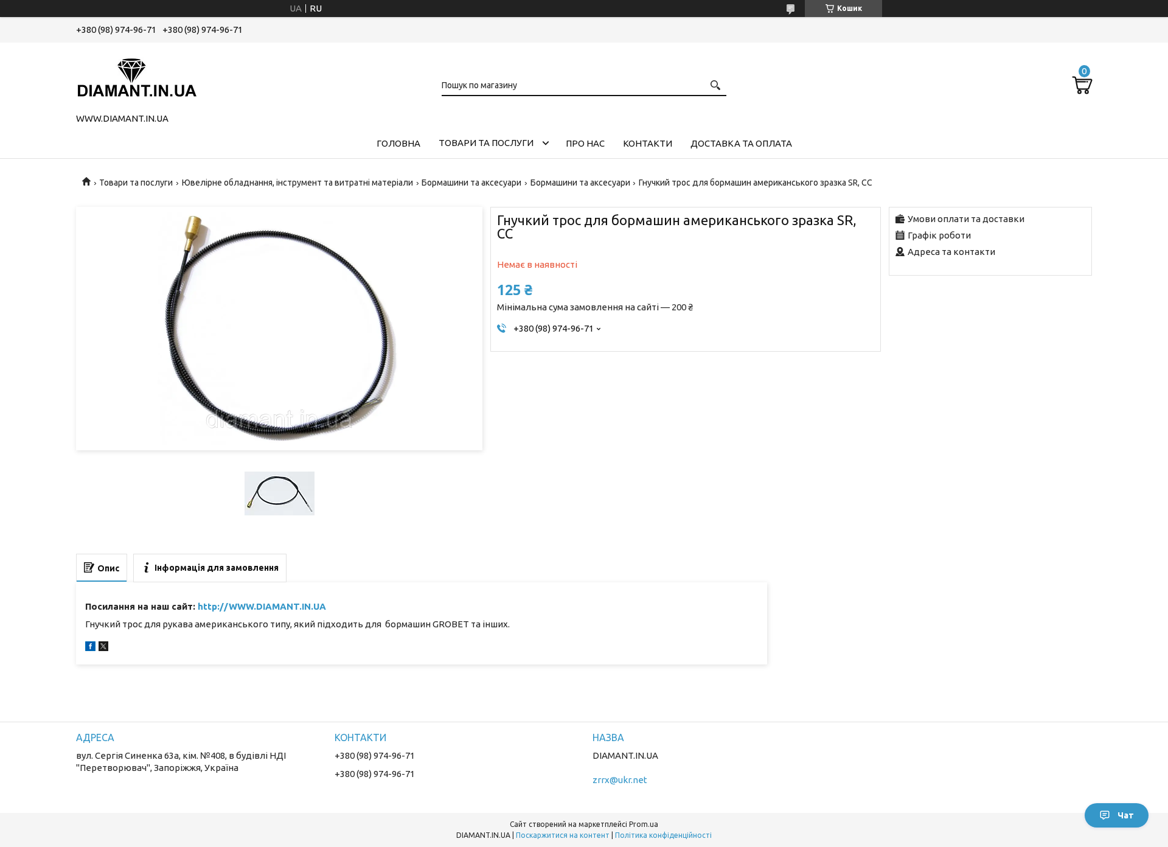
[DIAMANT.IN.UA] (137, 75)
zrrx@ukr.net (620, 780)
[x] (103, 648)
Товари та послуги (486, 143)
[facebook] (90, 648)
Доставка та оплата (741, 143)
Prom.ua (643, 824)
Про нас (585, 143)
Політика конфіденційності (663, 835)
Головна (398, 143)
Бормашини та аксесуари (471, 182)
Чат (1126, 815)
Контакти (647, 143)
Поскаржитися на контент (563, 835)
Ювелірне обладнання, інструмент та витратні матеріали (297, 182)
